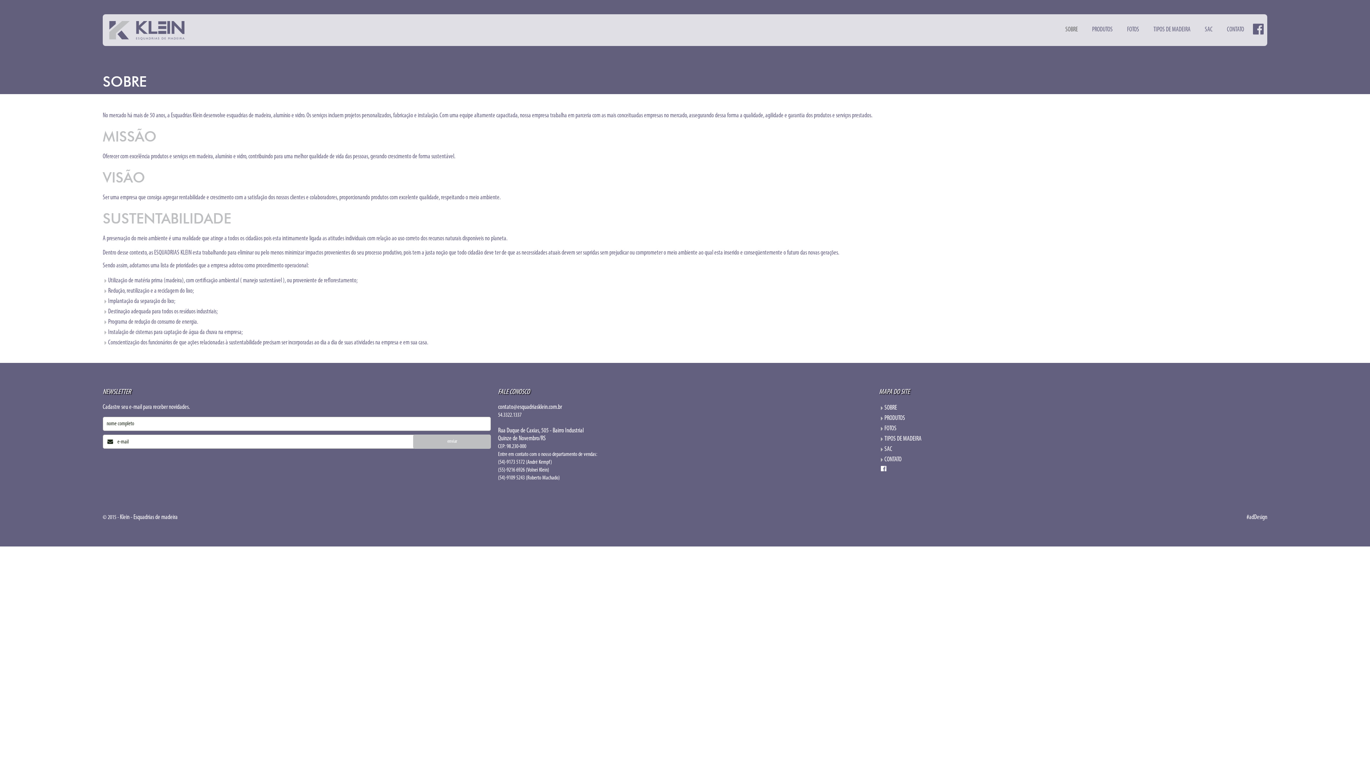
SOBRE (1071, 30)
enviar (452, 441)
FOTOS (1133, 30)
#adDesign (1257, 517)
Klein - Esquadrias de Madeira (146, 30)
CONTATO (1235, 30)
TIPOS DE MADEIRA (1172, 30)
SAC (1209, 30)
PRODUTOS (1102, 30)
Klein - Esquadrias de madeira (149, 517)
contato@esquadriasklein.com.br (530, 407)
